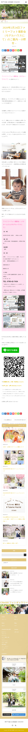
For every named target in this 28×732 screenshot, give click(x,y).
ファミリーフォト (5, 640)
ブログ (15, 625)
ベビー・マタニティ (5, 646)
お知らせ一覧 (21, 425)
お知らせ (3, 625)
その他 (3, 649)
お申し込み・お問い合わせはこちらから (12, 385)
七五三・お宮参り (5, 642)
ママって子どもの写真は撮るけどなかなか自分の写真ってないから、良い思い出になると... (16, 583)
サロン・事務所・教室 (5, 637)
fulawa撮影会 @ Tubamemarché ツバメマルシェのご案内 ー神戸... (8, 420)
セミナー (3, 639)
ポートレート (4, 635)
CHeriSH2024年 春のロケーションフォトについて (20, 420)
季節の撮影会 (4, 644)
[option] (7, 609)
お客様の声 (5, 562)
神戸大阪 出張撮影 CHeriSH (10, 2)
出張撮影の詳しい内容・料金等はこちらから (13, 381)
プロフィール (4, 619)
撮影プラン (16, 619)
